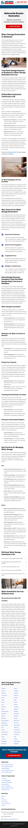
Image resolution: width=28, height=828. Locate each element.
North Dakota (17, 725)
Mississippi (16, 713)
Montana (16, 716)
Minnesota (3, 713)
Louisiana (16, 706)
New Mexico (4, 723)
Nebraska (3, 718)
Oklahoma (16, 727)
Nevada (15, 718)
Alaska (15, 688)
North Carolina (4, 725)
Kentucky (3, 706)
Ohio (2, 727)
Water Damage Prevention (7, 788)
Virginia (15, 739)
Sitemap (3, 805)
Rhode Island (4, 732)
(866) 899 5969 (12, 152)
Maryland (16, 709)
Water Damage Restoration (7, 764)
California (3, 693)
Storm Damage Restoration (7, 770)
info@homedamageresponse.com (11, 819)
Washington (4, 741)
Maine (2, 709)
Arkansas (16, 690)
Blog (2, 798)
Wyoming (16, 743)
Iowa (2, 704)
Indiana (15, 702)
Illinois (2, 702)
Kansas (15, 704)
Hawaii (2, 700)
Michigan (16, 711)
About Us (3, 796)
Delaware (16, 695)
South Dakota (4, 734)
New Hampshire (5, 720)
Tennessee (16, 734)
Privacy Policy (4, 801)
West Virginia (17, 741)
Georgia (16, 697)
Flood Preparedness (6, 780)
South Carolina (17, 732)
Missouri (3, 716)
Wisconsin (3, 743)
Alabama (3, 688)
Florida (2, 697)
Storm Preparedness (6, 786)
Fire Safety (3, 778)
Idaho (15, 700)
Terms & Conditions (5, 803)
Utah (15, 736)
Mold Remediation (5, 768)
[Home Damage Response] (7, 3)
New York (16, 723)
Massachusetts (4, 711)
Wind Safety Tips (5, 789)
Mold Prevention (5, 784)
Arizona (3, 690)
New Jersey (16, 720)
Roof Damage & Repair (6, 772)
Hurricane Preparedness (6, 782)
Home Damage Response (18, 823)
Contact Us (4, 799)
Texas (2, 736)
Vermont (3, 739)
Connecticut (4, 695)
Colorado (16, 693)
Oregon (3, 729)
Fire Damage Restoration (7, 766)
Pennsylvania (17, 729)
